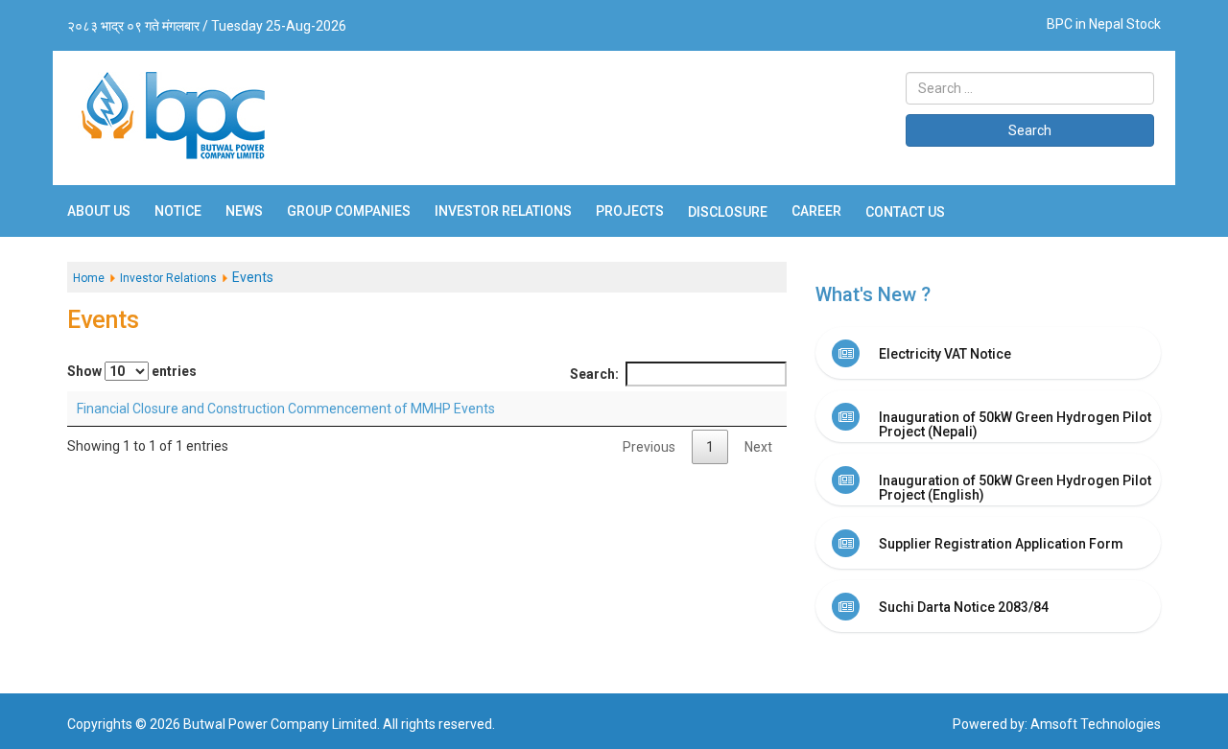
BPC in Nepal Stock (1104, 24)
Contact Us (905, 212)
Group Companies (349, 211)
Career (816, 211)
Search (1029, 130)
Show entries (132, 371)
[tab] (988, 353)
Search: (594, 374)
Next (758, 447)
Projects (630, 211)
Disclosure (728, 212)
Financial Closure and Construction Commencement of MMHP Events (286, 408)
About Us (98, 211)
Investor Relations (503, 211)
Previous (649, 447)
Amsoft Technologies (1095, 724)
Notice (177, 211)
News (244, 211)
